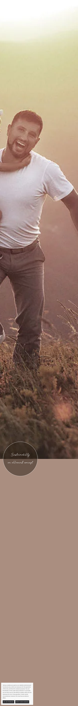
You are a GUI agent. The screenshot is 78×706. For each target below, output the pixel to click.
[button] (72, 11)
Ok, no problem (8, 701)
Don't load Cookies (22, 701)
